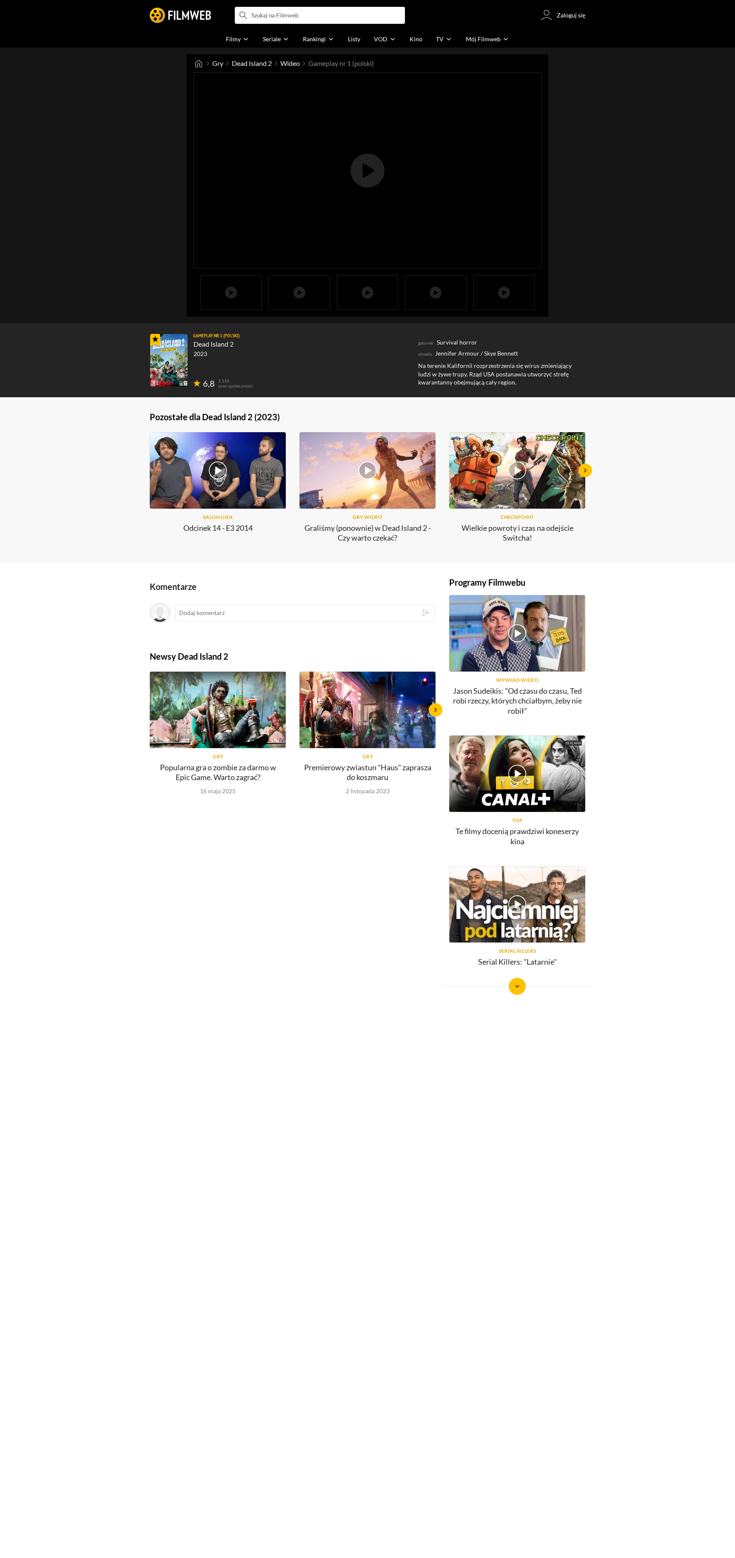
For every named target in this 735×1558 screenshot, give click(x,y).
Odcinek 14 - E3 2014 (218, 528)
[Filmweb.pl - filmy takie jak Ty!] (180, 15)
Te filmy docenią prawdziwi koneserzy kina (517, 836)
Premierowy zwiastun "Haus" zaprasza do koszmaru (367, 772)
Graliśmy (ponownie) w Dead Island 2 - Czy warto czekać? (368, 532)
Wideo (290, 63)
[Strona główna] (199, 63)
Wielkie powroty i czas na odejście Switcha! (517, 532)
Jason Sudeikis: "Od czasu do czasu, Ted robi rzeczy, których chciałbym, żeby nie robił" (517, 700)
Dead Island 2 (252, 63)
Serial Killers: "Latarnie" (517, 961)
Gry (217, 63)
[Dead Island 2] (169, 360)
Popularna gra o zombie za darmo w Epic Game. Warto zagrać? (218, 772)
